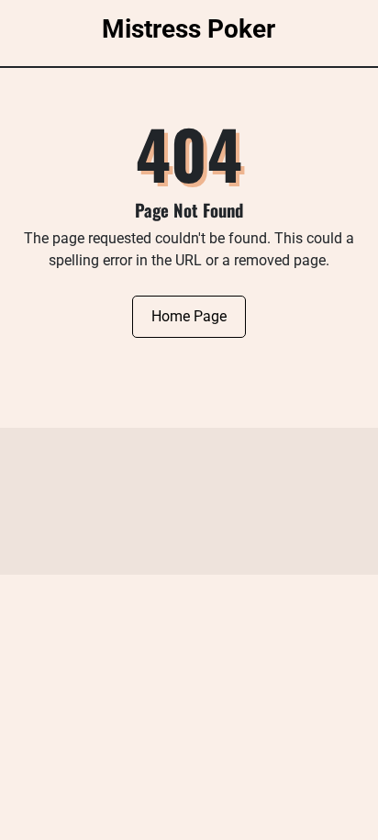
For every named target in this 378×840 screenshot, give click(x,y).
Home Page (189, 316)
